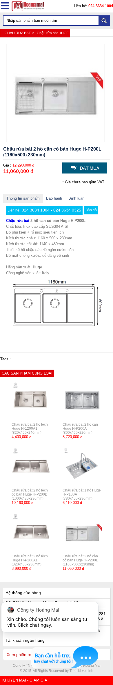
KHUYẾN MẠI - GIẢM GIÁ (24, 680)
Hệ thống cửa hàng (23, 592)
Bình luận (76, 198)
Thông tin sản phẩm (23, 198)
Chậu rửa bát (17, 220)
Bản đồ (91, 210)
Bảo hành (54, 198)
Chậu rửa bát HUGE (53, 33)
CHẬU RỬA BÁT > (20, 33)
